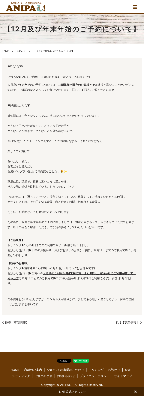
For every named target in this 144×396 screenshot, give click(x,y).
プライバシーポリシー (95, 376)
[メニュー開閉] (135, 7)
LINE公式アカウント (73, 392)
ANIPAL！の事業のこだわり (65, 370)
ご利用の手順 (43, 376)
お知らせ (21, 51)
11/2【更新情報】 (127, 322)
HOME (5, 51)
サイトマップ (123, 376)
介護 (128, 370)
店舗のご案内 (33, 370)
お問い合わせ (66, 376)
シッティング (21, 376)
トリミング (96, 370)
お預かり (114, 370)
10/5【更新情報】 (17, 322)
